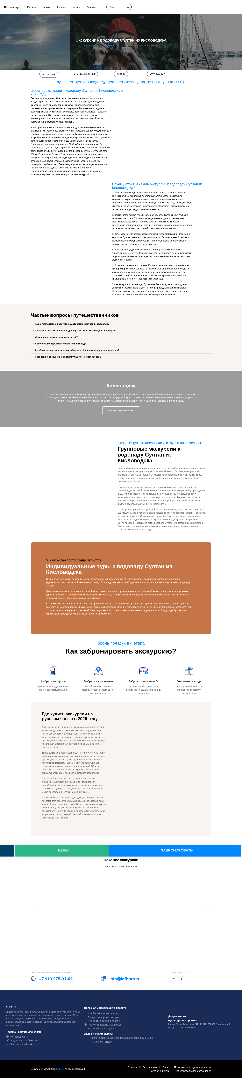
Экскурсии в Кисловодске (121, 866)
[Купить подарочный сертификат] (7, 851)
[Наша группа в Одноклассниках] (181, 978)
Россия (31, 7)
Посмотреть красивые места (121, 410)
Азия (75, 7)
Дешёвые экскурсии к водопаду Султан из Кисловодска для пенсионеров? (77, 350)
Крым (46, 7)
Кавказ (98, 44)
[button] (121, 324)
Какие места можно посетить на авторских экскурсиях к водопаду (72, 323)
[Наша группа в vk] (174, 978)
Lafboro (60, 1068)
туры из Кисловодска (149, 443)
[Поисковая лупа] (128, 7)
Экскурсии (88, 44)
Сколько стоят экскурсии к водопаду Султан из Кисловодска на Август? (75, 330)
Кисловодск (109, 44)
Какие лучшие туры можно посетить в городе (60, 343)
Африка (91, 7)
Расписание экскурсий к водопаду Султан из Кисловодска (68, 356)
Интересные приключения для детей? (56, 337)
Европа (61, 7)
